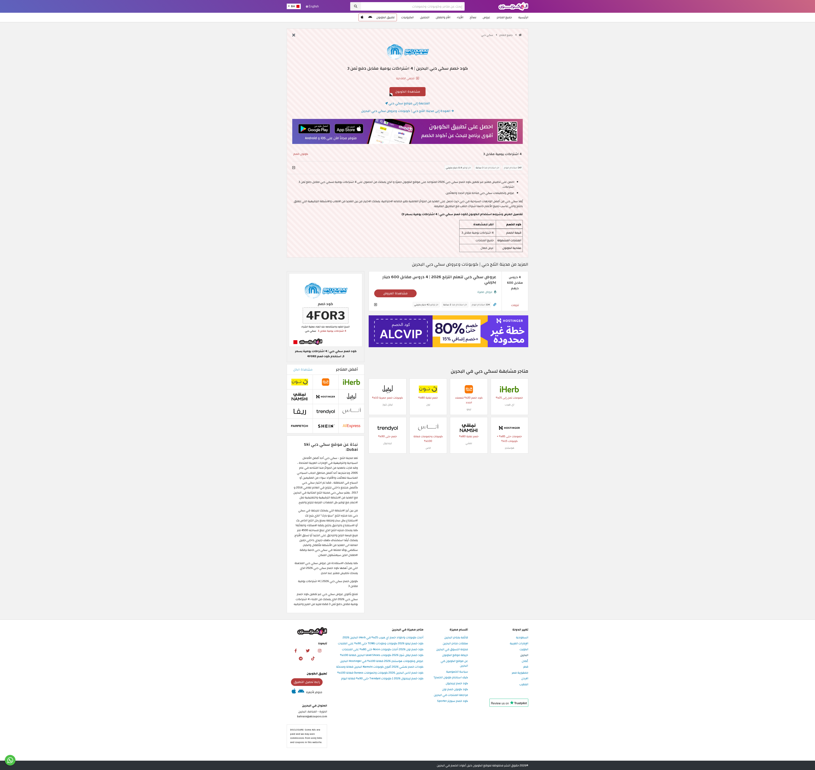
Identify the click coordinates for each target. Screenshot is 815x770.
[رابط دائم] (494, 304)
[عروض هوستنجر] (448, 331)
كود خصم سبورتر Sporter (452, 701)
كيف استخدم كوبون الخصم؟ (451, 677)
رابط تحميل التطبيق (307, 682)
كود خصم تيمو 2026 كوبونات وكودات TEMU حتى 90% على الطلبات (380, 643)
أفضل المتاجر (347, 369)
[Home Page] (513, 6)
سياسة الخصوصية (457, 671)
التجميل (424, 17)
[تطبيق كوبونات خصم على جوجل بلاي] (370, 17)
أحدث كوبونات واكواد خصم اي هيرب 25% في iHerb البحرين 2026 (383, 637)
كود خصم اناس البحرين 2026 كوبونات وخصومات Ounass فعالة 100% (380, 672)
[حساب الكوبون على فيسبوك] (296, 650)
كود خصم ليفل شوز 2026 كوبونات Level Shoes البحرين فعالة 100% (381, 655)
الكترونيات (407, 17)
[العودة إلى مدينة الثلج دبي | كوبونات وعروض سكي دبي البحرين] (294, 35)
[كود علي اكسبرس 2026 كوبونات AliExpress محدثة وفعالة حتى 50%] (351, 426)
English (313, 6)
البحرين (524, 655)
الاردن (524, 678)
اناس (428, 448)
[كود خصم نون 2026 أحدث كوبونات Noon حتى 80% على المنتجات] (428, 389)
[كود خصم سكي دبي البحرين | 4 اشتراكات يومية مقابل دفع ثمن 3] (325, 310)
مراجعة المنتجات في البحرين (451, 695)
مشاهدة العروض (395, 293)
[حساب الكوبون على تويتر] (308, 650)
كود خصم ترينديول (457, 683)
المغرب (523, 684)
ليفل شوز (387, 404)
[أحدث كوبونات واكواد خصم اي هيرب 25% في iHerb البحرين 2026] (509, 389)
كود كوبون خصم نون (455, 689)
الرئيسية (523, 17)
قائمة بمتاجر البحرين (456, 637)
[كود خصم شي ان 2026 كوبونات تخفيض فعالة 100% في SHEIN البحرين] (325, 426)
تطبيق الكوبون (385, 17)
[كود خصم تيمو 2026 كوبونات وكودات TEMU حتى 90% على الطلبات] (468, 389)
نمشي (468, 443)
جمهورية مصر (520, 672)
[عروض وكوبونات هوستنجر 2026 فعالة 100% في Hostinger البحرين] (509, 427)
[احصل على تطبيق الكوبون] (407, 131)
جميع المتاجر (504, 17)
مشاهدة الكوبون (407, 91)
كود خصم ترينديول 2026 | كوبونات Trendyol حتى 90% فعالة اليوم (382, 678)
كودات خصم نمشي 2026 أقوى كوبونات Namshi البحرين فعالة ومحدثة (379, 666)
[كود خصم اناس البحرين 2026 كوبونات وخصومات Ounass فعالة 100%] (428, 427)
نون (428, 404)
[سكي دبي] (407, 52)
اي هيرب (509, 404)
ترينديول (387, 443)
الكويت (524, 649)
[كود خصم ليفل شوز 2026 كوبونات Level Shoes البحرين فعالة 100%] (387, 389)
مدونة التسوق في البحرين (452, 649)
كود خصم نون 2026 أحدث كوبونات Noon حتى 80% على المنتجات (382, 649)
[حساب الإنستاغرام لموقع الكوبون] (320, 650)
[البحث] (355, 6)
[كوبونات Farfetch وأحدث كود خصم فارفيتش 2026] (299, 426)
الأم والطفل (443, 17)
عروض (486, 17)
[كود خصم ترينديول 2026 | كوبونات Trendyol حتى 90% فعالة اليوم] (387, 427)
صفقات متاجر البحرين (455, 643)
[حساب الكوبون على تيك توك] (313, 658)
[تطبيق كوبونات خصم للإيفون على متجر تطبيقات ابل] (362, 17)
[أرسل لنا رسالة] (10, 760)
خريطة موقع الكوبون (455, 655)
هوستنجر (509, 448)
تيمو (469, 409)
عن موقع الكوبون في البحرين (454, 663)
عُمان (525, 661)
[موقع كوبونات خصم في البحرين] (520, 35)
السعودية (522, 637)
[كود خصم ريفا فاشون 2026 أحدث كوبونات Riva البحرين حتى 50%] (299, 411)
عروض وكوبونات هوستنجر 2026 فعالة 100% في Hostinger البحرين (381, 661)
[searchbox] (413, 6)
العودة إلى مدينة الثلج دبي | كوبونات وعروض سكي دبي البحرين (406, 111)
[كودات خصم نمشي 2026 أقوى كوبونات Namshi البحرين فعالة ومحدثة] (468, 427)
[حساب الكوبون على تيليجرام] (301, 658)
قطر (525, 666)
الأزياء (460, 17)
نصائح (473, 17)
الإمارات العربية (519, 643)
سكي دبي (487, 35)
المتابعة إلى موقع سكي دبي (409, 103)
